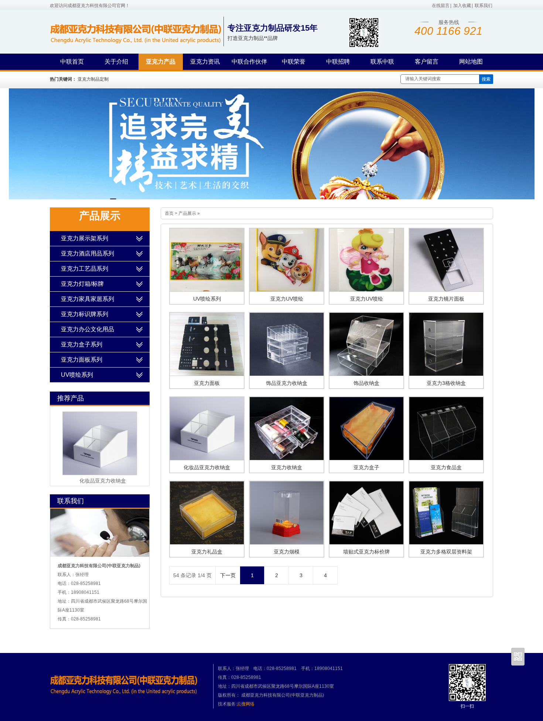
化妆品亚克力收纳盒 (207, 467)
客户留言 (426, 61)
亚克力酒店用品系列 (87, 253)
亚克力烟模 (287, 552)
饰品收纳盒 (366, 383)
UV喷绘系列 (207, 299)
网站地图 (471, 61)
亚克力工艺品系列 (84, 268)
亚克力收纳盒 (286, 467)
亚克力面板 (207, 383)
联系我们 (483, 5)
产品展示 (187, 213)
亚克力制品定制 (93, 79)
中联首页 (72, 61)
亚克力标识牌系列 (84, 314)
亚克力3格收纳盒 (446, 383)
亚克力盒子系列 (81, 344)
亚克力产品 (160, 61)
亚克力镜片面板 (446, 299)
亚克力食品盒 (446, 467)
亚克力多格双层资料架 (446, 552)
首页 (169, 213)
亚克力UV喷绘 (286, 299)
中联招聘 (338, 61)
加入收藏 (462, 5)
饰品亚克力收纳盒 (286, 383)
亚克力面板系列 (81, 359)
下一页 (228, 575)
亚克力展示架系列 (84, 238)
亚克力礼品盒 (206, 552)
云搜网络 (246, 704)
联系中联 (382, 61)
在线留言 (441, 5)
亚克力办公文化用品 (87, 329)
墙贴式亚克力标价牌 (366, 552)
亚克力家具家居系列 (87, 299)
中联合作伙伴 (249, 61)
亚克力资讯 (205, 61)
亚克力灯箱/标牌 (82, 284)
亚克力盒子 (366, 467)
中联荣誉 (293, 61)
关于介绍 (116, 61)
